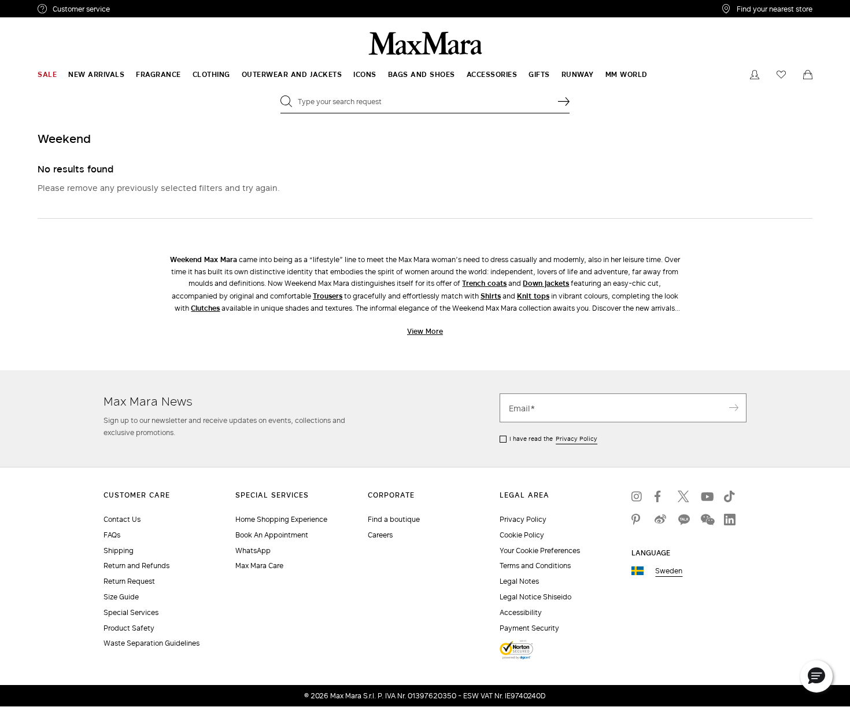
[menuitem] (47, 75)
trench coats (484, 283)
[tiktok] (730, 496)
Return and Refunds (136, 565)
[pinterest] (637, 519)
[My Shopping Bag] (807, 74)
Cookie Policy (522, 535)
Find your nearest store (774, 8)
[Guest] (754, 74)
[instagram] (637, 496)
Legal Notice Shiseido (535, 597)
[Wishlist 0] (781, 74)
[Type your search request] (564, 101)
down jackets (546, 283)
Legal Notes (519, 581)
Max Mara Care (259, 565)
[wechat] (706, 519)
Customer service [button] (131, 10)
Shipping (119, 550)
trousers (327, 295)
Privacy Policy (576, 438)
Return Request (129, 581)
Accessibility (521, 612)
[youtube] (706, 496)
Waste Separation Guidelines (151, 643)
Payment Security (529, 628)
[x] (683, 496)
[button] (816, 676)
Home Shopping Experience (281, 519)
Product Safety (129, 628)
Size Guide (121, 597)
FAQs (112, 535)
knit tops (533, 295)
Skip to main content (44, 6)
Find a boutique (394, 519)
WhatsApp (253, 550)
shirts (491, 295)
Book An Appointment (271, 535)
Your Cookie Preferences (540, 550)
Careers (380, 535)
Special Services (131, 612)
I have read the (553, 438)
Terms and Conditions (535, 565)
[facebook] (660, 496)
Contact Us (122, 519)
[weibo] (660, 519)
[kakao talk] (683, 519)
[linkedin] (730, 519)
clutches (205, 308)
